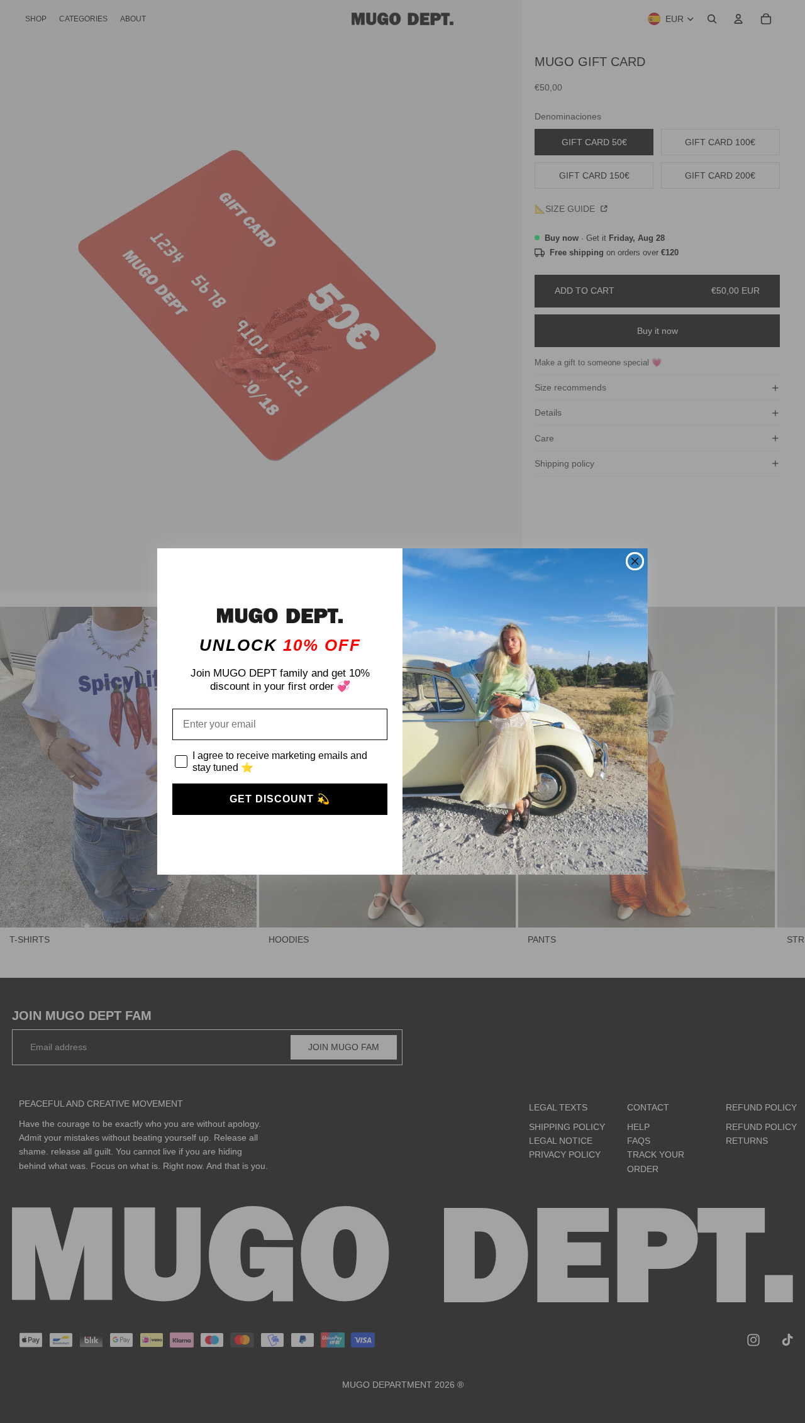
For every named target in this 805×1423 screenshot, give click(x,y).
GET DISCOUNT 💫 (280, 799)
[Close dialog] (635, 561)
